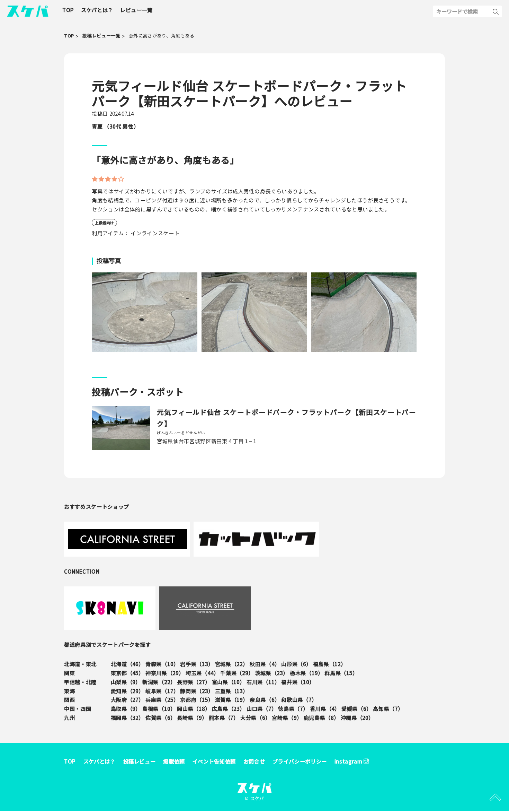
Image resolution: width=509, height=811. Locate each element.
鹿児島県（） (321, 717)
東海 (69, 691)
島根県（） (159, 708)
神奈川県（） (164, 673)
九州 (69, 717)
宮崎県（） (287, 717)
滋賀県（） (231, 699)
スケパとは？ (99, 761)
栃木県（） (306, 673)
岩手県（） (196, 664)
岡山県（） (193, 708)
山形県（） (296, 664)
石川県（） (263, 682)
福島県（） (329, 664)
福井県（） (297, 682)
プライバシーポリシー (300, 761)
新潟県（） (159, 682)
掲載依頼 (174, 761)
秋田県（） (265, 664)
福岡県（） (127, 717)
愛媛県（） (356, 708)
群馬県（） (341, 673)
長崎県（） (192, 717)
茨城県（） (271, 673)
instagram (349, 761)
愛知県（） (127, 691)
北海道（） (127, 664)
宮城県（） (231, 664)
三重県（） (231, 691)
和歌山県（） (299, 699)
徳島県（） (293, 708)
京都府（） (196, 699)
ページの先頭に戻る (495, 797)
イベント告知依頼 (214, 761)
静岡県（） (196, 691)
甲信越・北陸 (80, 682)
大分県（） (255, 717)
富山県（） (228, 682)
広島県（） (228, 708)
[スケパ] (27, 10)
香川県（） (325, 708)
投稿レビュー (139, 761)
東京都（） (127, 673)
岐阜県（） (162, 691)
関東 (69, 673)
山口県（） (262, 708)
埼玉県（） (202, 673)
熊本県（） (224, 717)
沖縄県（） (357, 717)
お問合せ (254, 761)
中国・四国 (77, 708)
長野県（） (193, 682)
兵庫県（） (162, 699)
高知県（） (388, 708)
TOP (70, 761)
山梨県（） (126, 682)
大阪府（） (127, 699)
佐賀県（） (160, 717)
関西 (69, 699)
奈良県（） (265, 699)
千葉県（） (236, 673)
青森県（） (162, 664)
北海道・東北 (80, 664)
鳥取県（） (126, 708)
